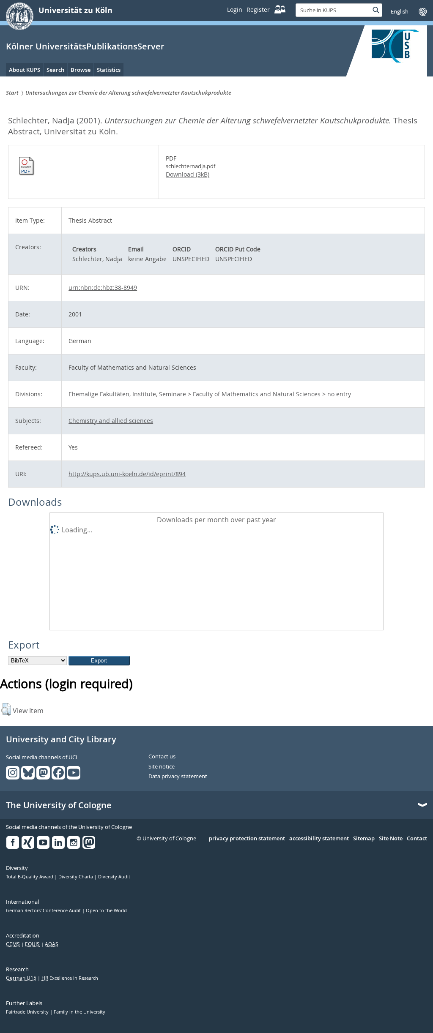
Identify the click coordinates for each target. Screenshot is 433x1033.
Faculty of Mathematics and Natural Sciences (257, 394)
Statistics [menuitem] (109, 70)
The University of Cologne (59, 805)
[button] (6, 709)
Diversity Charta (76, 877)
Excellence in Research (69, 978)
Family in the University (79, 1012)
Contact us (161, 756)
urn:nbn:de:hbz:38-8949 (103, 287)
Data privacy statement (177, 776)
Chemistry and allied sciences (111, 421)
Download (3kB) (187, 174)
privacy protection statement (247, 838)
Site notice (161, 766)
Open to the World (106, 910)
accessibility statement (319, 838)
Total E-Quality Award (30, 877)
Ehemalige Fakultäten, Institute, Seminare (127, 394)
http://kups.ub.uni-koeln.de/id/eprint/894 (127, 474)
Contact (417, 838)
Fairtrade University (28, 1012)
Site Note (391, 838)
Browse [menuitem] (80, 70)
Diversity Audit (114, 877)
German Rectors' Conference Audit (44, 910)
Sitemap (364, 838)
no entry (339, 394)
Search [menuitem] (55, 70)
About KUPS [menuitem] (24, 70)
